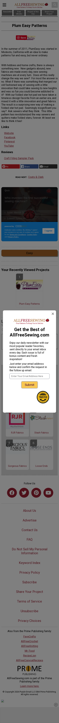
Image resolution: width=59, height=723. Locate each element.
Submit (29, 385)
